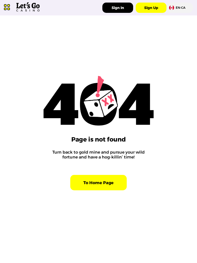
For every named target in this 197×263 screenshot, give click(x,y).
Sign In (118, 7)
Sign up (151, 7)
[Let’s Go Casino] (28, 11)
